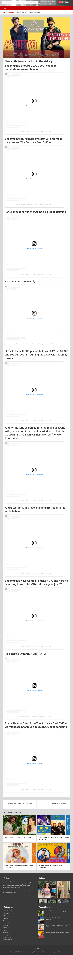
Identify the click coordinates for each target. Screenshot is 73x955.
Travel (4, 932)
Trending (5, 935)
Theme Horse (38, 952)
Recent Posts (44, 907)
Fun (4, 920)
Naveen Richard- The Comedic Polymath (57, 932)
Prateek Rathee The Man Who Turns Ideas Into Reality (19, 804)
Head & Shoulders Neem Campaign (17, 837)
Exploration (6, 913)
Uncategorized (7, 937)
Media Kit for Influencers (59, 803)
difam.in (23, 952)
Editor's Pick (6, 911)
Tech (4, 930)
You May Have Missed (13, 812)
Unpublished (6, 939)
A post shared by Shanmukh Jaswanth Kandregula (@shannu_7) (34, 131)
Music (4, 925)
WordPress (59, 952)
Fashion (5, 916)
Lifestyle (5, 923)
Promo (5, 927)
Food (4, 918)
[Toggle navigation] (5, 8)
